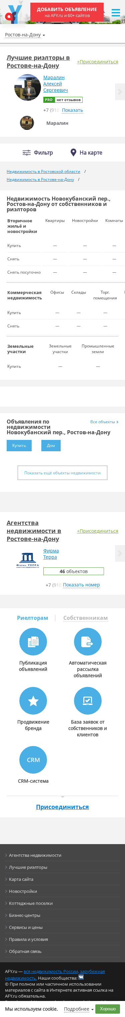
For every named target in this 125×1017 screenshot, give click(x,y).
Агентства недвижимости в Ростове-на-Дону (34, 531)
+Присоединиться (97, 61)
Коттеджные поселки (31, 903)
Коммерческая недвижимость (24, 295)
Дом (51, 445)
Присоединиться (62, 807)
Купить (19, 445)
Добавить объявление (67, 12)
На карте (91, 152)
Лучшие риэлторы (28, 867)
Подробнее (76, 1009)
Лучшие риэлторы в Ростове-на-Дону (38, 61)
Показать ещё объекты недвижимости (62, 473)
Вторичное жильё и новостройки (22, 226)
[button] (120, 91)
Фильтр (43, 152)
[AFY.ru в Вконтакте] (81, 977)
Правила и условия (28, 939)
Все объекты (102, 422)
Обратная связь (25, 951)
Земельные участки (20, 348)
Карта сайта (21, 879)
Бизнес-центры (24, 915)
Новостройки (23, 891)
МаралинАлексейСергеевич (55, 83)
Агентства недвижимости (35, 855)
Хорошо (108, 1008)
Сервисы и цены (26, 927)
